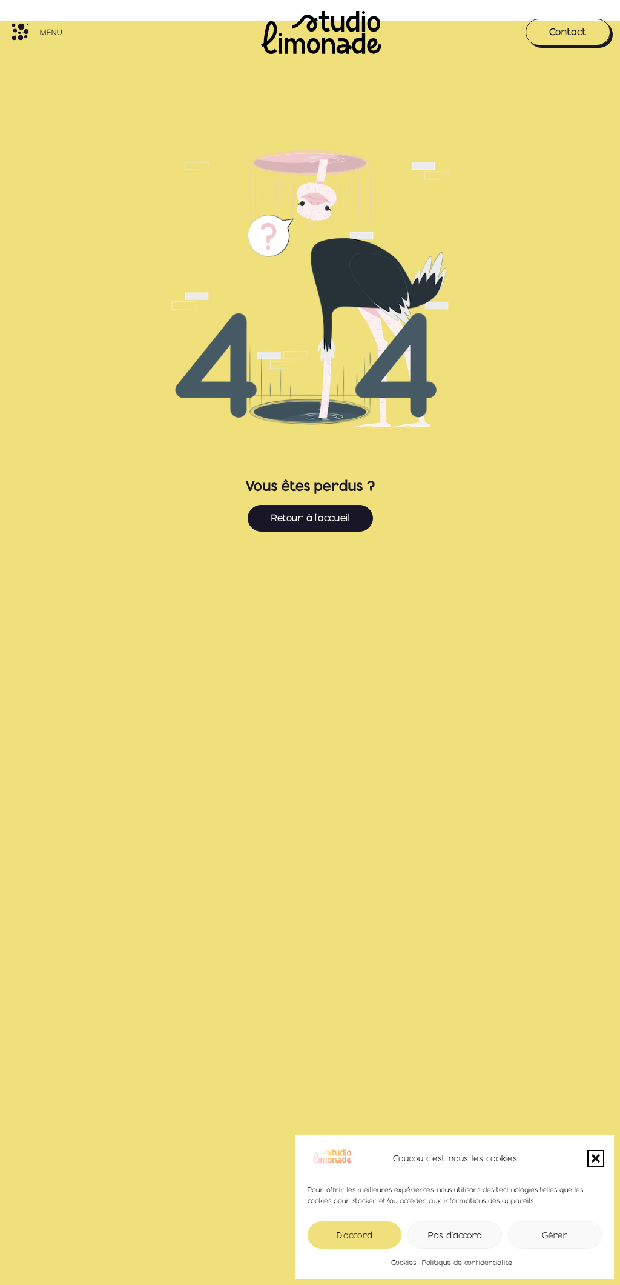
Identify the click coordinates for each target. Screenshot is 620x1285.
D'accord (354, 1235)
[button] (596, 1158)
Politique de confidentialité (467, 1262)
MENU (51, 32)
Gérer (555, 1235)
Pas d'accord (455, 1235)
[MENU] (20, 31)
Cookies (403, 1262)
